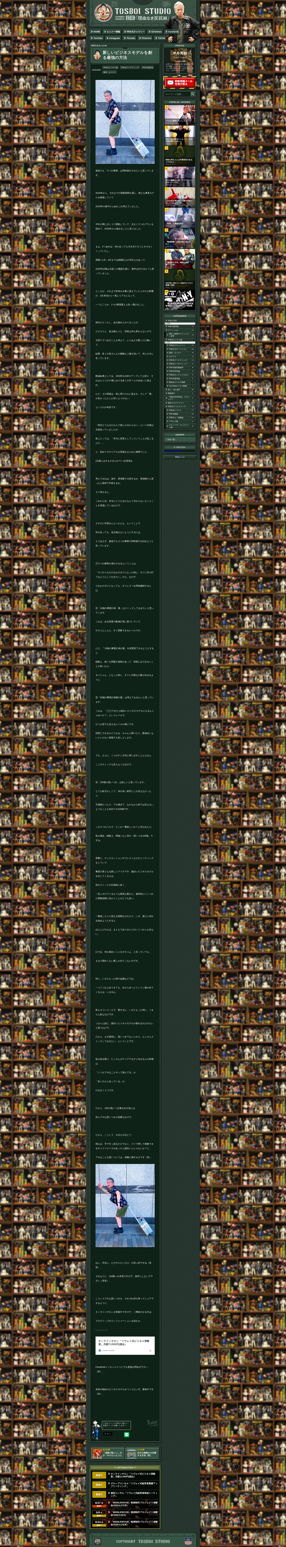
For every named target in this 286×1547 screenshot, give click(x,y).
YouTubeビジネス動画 (181, 386)
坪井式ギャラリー (136, 31)
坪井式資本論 (181, 378)
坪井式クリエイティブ (181, 406)
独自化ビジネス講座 (181, 382)
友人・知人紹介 (181, 390)
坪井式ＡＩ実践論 (181, 418)
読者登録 (194, 86)
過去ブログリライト (180, 403)
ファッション (181, 330)
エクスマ (181, 356)
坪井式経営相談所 (181, 367)
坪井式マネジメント (181, 345)
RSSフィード (180, 457)
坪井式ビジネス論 (110, 68)
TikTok (161, 38)
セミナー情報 (113, 31)
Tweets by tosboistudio (173, 451)
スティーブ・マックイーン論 (181, 426)
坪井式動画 (181, 414)
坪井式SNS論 (181, 371)
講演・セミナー (109, 72)
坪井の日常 (172, 321)
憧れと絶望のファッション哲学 (181, 335)
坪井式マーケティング (130, 68)
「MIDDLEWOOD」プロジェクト (180, 398)
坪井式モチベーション (181, 349)
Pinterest (146, 38)
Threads (131, 38)
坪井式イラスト (181, 410)
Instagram (114, 38)
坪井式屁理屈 (147, 68)
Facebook (173, 31)
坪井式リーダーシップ (181, 364)
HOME (97, 31)
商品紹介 (180, 393)
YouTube (98, 38)
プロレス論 (181, 421)
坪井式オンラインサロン (181, 375)
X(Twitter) (156, 31)
